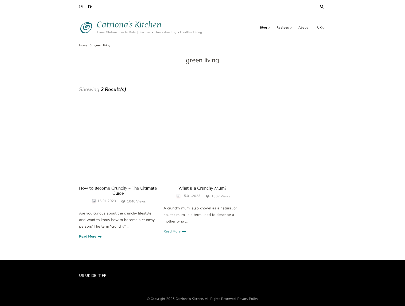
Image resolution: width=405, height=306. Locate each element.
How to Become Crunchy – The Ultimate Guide (118, 191)
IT (99, 275)
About (303, 28)
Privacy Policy (247, 298)
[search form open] (322, 7)
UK (319, 28)
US (81, 275)
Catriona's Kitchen (129, 25)
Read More (87, 236)
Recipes (283, 28)
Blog (263, 28)
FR (104, 275)
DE (93, 275)
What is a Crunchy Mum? (202, 188)
